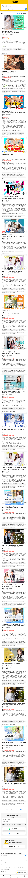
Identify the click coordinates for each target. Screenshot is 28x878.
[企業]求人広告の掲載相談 (5, 869)
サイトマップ (11, 867)
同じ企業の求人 (4, 53)
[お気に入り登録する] (25, 27)
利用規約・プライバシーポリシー (19, 867)
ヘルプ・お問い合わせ (4, 867)
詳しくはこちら (6, 825)
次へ (20, 809)
